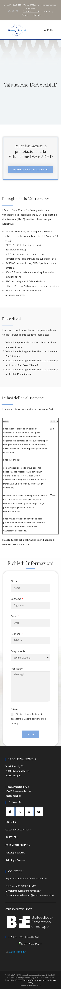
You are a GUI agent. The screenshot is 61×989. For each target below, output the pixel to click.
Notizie (47, 11)
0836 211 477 (19, 4)
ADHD (21, 219)
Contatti (37, 15)
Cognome (16, 599)
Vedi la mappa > (13, 775)
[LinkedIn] (29, 811)
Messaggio (17, 668)
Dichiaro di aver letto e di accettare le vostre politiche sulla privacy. (28, 718)
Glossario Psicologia (31, 980)
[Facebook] (10, 811)
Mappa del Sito (44, 980)
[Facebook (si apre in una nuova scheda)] (9, 11)
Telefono (16, 634)
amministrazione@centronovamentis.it (34, 895)
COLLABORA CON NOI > (18, 829)
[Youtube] (39, 811)
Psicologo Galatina (15, 852)
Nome (14, 581)
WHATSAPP (30, 8)
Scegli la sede (18, 651)
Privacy (15, 709)
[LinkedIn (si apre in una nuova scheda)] (17, 11)
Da (15, 952)
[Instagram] (19, 811)
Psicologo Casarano (15, 860)
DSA (39, 215)
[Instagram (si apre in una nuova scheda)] (13, 11)
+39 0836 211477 (26, 886)
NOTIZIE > (10, 822)
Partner (25, 15)
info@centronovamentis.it (45, 4)
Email (14, 616)
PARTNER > (11, 837)
